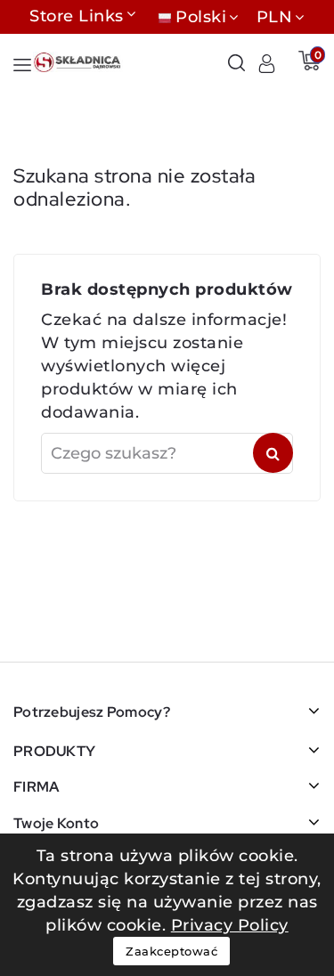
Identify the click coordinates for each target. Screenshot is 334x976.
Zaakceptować (171, 951)
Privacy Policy (230, 925)
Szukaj (273, 453)
